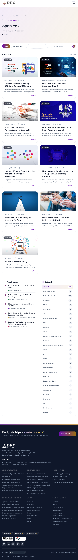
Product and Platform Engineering (12, 510)
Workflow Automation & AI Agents (12, 490)
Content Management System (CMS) (38, 485)
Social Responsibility (33, 510)
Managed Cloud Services (60, 476)
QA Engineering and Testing (36, 493)
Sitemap (31, 556)
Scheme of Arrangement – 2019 (62, 518)
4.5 (7, 533)
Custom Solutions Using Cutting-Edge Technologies (12, 486)
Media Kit (30, 518)
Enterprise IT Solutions (9, 518)
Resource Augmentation (9, 516)
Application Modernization (10, 502)
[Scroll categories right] (37, 46)
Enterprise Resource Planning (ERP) (13, 507)
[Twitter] (18, 544)
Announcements (58, 507)
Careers (29, 521)
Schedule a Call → (67, 434)
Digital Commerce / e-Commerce (37, 482)
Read (32, 95)
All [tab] (6, 46)
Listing (29, 513)
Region (6, 552)
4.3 (18, 533)
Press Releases (57, 510)
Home (4, 16)
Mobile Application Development (37, 476)
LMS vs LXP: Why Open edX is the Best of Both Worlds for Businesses (19, 174)
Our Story (30, 502)
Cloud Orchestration (59, 479)
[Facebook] (22, 544)
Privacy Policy (6, 556)
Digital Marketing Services (35, 490)
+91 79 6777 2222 (8, 464)
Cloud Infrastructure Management (63, 482)
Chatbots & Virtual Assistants (11, 482)
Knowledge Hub (13, 16)
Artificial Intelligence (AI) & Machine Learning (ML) (13, 475)
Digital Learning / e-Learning (36, 479)
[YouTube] (8, 544)
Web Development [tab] (20, 46)
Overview (55, 502)
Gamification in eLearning (15, 261)
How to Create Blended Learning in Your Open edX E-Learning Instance (57, 174)
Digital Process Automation (10, 504)
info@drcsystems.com (22, 464)
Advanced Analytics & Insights (11, 479)
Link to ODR (56, 524)
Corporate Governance (34, 507)
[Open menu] (74, 3)
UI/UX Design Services (34, 488)
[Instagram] (13, 544)
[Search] (73, 46)
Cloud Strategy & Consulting (61, 474)
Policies (55, 504)
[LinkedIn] (4, 544)
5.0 (31, 533)
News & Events (57, 513)
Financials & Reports (59, 516)
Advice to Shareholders (60, 521)
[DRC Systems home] (8, 3)
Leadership (30, 504)
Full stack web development (36, 474)
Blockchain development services (12, 513)
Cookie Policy (16, 556)
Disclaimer (25, 556)
